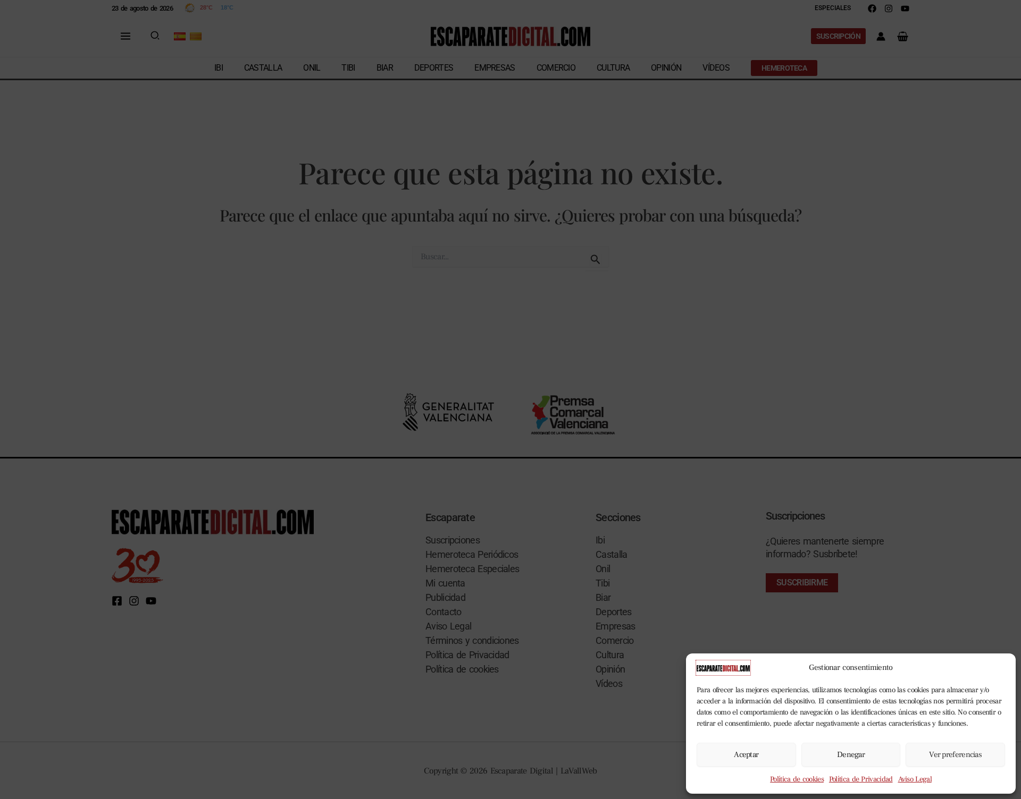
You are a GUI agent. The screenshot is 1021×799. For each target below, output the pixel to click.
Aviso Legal (915, 779)
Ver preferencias (955, 755)
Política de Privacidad (861, 779)
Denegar (851, 755)
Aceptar (746, 755)
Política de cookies (797, 779)
